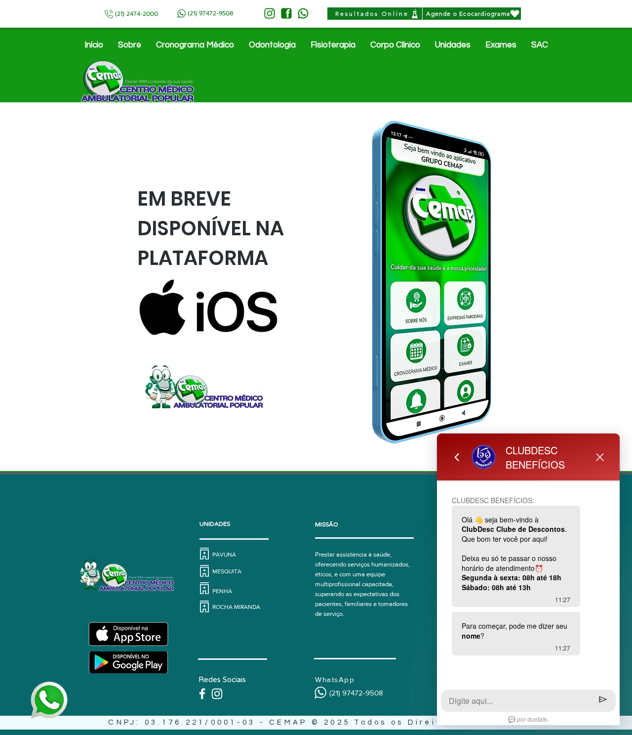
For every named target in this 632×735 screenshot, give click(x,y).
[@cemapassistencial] (217, 694)
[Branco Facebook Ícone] (202, 694)
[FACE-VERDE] (286, 13)
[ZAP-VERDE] (303, 13)
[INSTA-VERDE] (269, 13)
